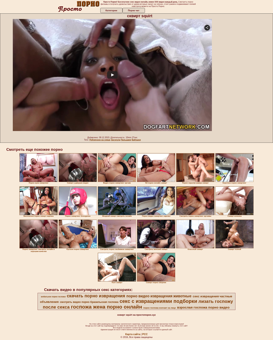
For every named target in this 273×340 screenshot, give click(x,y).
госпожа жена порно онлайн (106, 307)
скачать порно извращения (96, 296)
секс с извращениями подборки (158, 301)
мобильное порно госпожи (53, 297)
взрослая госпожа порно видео (203, 307)
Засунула (115, 140)
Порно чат (133, 10)
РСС (145, 334)
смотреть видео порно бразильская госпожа (89, 301)
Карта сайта (132, 334)
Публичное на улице (99, 140)
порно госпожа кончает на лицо (159, 308)
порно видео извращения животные (158, 296)
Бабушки (136, 140)
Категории (111, 10)
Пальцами (126, 140)
